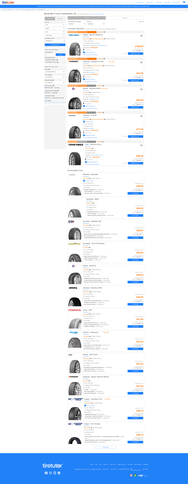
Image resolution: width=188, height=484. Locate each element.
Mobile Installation (51, 59)
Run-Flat (57, 87)
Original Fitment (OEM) (51, 90)
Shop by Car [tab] (50, 18)
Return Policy (145, 469)
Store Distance (53, 53)
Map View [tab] (124, 17)
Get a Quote (167, 2)
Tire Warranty (48, 95)
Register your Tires (121, 464)
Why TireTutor (176, 2)
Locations (130, 464)
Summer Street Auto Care (97, 155)
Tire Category (48, 74)
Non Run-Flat (49, 87)
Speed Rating (48, 80)
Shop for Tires (140, 2)
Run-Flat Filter (48, 85)
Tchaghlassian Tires (93, 99)
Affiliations (145, 464)
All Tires (48, 92)
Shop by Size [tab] (60, 18)
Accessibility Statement (123, 469)
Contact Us (105, 464)
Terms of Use (113, 469)
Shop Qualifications (50, 57)
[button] (126, 475)
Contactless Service (51, 62)
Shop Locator (149, 2)
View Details (86, 37)
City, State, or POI (49, 38)
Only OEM (54, 92)
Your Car (47, 22)
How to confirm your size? (97, 14)
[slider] (44, 102)
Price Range (48, 100)
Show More (106, 447)
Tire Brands (158, 2)
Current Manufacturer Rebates (90, 54)
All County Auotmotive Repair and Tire (98, 45)
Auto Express (92, 72)
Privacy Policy (105, 469)
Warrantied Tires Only (58, 98)
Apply (60, 54)
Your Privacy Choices (136, 470)
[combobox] (55, 40)
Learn (100, 464)
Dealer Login (113, 464)
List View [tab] (87, 17)
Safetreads (91, 128)
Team (96, 464)
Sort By (89, 21)
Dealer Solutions (138, 464)
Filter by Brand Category (74, 21)
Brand (46, 69)
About (91, 464)
